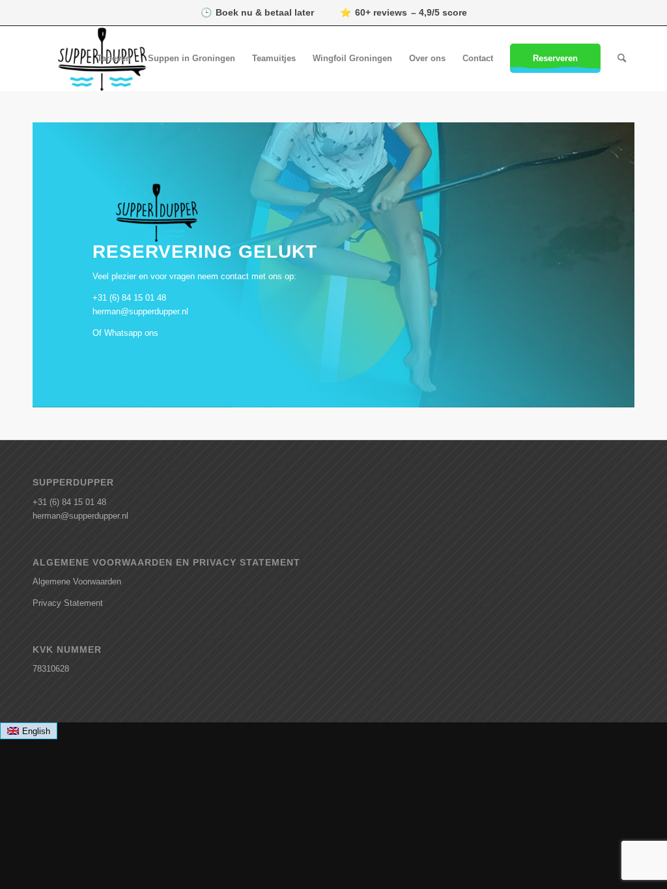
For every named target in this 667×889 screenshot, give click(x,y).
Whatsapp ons (131, 333)
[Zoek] (621, 58)
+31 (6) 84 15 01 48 (129, 298)
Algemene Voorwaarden (77, 581)
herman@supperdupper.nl (140, 311)
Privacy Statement (68, 603)
